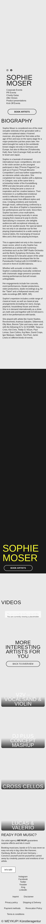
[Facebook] (11, 70)
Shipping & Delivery (32, 902)
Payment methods (12, 908)
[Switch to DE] (38, 914)
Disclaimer (28, 897)
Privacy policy (11, 902)
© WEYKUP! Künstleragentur (21, 921)
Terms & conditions (15, 914)
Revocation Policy (34, 908)
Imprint (16, 897)
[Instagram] (7, 70)
